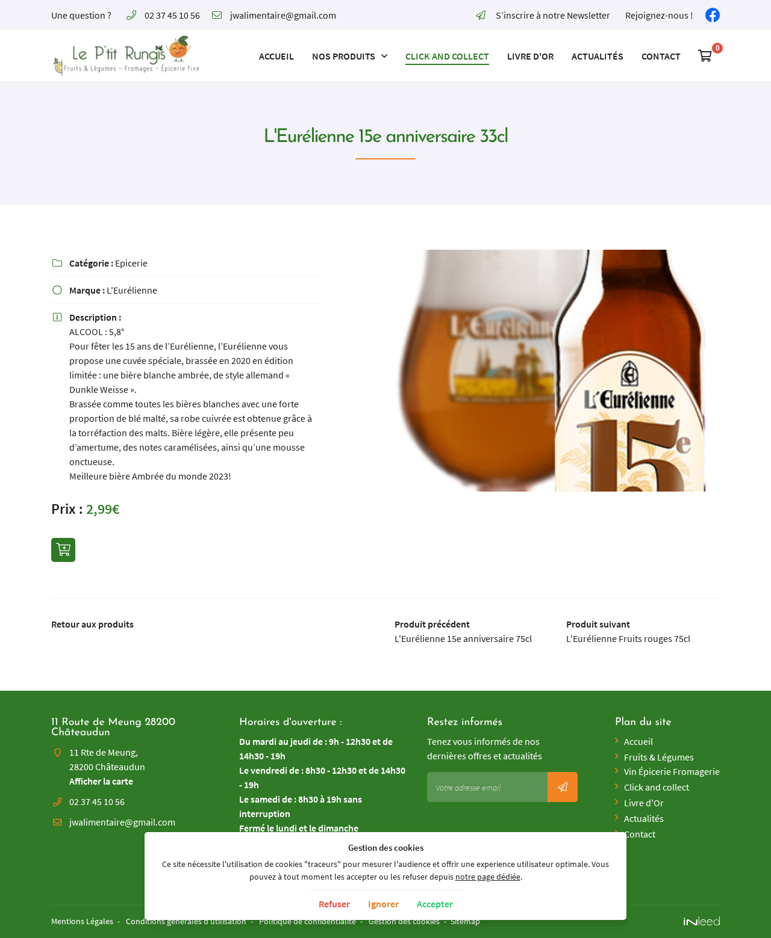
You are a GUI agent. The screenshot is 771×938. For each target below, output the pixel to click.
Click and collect (447, 56)
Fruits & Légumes (659, 757)
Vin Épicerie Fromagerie (672, 771)
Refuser (334, 904)
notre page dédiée (487, 876)
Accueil (276, 56)
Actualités (597, 56)
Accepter (435, 904)
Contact (661, 56)
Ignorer (383, 904)
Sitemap (465, 921)
